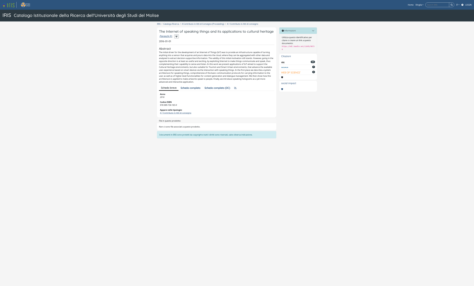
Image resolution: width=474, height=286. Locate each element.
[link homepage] (9, 5)
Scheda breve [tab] (169, 87)
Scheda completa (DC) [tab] (217, 87)
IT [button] (457, 4)
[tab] (235, 87)
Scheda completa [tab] (190, 87)
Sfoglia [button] (418, 4)
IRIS (159, 24)
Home (411, 4)
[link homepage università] (28, 5)
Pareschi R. (165, 36)
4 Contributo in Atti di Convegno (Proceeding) (203, 24)
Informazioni (290, 30)
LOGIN (468, 4)
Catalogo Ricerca (171, 24)
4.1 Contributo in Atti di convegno (242, 24)
